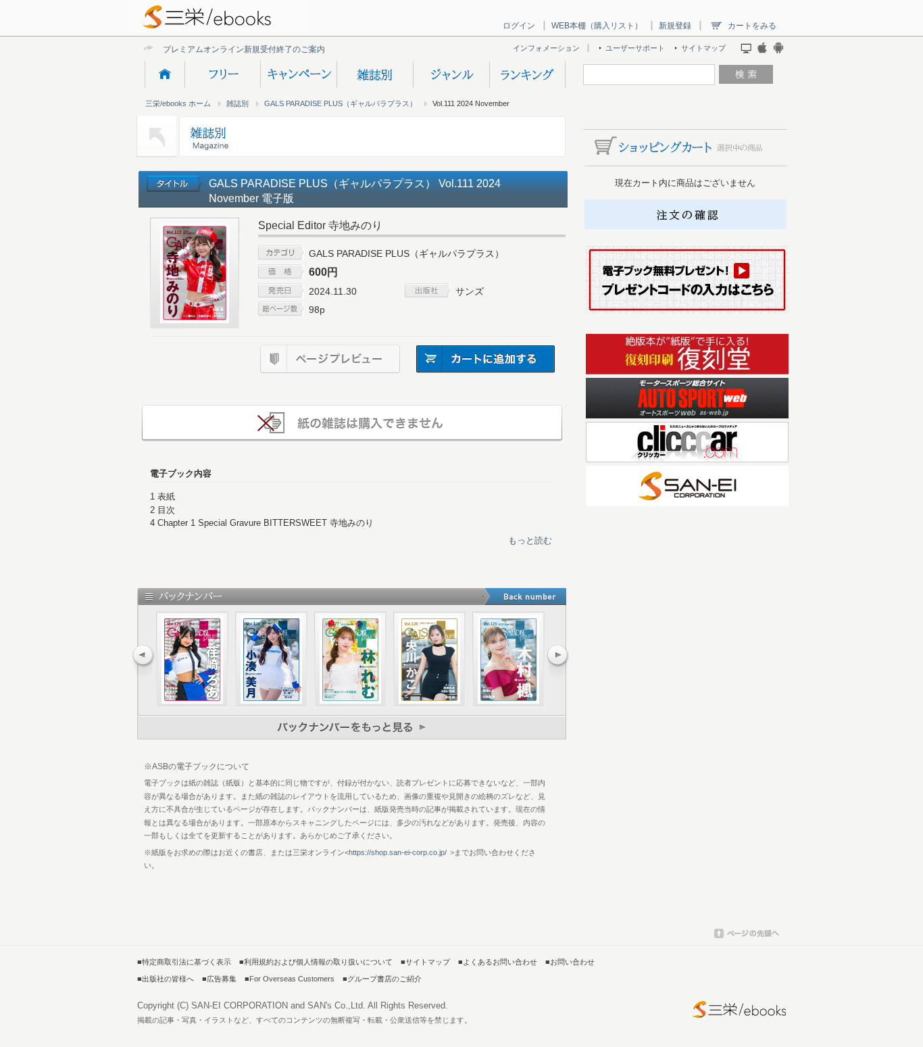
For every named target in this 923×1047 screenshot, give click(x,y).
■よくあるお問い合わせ (497, 962)
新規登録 (675, 25)
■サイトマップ (425, 962)
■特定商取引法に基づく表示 (184, 962)
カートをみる (752, 25)
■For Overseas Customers (289, 979)
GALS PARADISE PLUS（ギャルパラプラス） (340, 103)
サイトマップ (703, 48)
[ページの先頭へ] (746, 935)
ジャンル (451, 74)
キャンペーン (298, 74)
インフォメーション (546, 48)
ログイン (519, 25)
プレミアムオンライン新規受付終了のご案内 (244, 49)
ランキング (527, 74)
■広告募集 (219, 979)
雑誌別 (374, 74)
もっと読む (530, 540)
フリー (222, 74)
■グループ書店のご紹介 (382, 979)
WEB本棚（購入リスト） (597, 25)
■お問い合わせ (570, 962)
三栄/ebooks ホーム (178, 103)
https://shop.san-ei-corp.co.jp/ (398, 852)
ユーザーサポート (635, 48)
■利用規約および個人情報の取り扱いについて (316, 962)
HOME (164, 74)
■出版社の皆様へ (165, 979)
